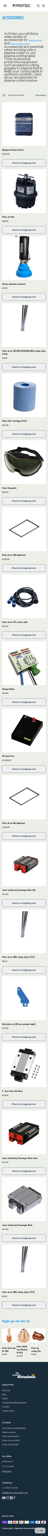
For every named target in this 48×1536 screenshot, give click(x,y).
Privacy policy (8, 1528)
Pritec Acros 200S (10, 1444)
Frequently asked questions (14, 1402)
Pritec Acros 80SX (10, 1436)
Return (5, 1398)
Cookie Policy (8, 1410)
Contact (5, 1406)
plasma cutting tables (20, 43)
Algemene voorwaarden (25, 1528)
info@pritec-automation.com (15, 1492)
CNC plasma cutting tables (14, 1428)
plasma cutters (35, 40)
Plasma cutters (9, 1432)
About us (6, 1390)
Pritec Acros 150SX (11, 1440)
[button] (5, 5)
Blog (4, 1394)
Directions (6, 1471)
